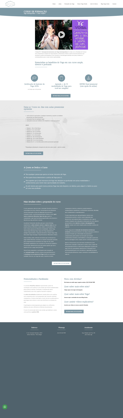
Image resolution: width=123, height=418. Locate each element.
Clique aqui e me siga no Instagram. (73, 290)
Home (54, 4)
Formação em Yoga (69, 4)
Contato (114, 4)
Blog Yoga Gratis (105, 4)
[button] (61, 34)
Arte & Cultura (94, 4)
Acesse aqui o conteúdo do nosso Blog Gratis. (76, 297)
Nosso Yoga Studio (82, 4)
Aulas (60, 4)
